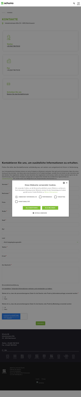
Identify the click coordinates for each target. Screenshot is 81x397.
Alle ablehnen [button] (50, 208)
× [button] (66, 183)
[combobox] (64, 183)
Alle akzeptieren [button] (32, 208)
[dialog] (40, 198)
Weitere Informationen (51, 192)
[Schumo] (11, 4)
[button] (40, 213)
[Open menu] (78, 3)
